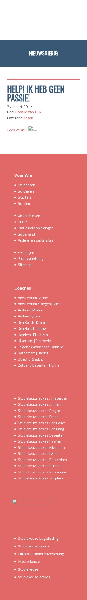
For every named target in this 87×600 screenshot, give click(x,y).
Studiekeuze (28, 569)
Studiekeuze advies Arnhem (40, 404)
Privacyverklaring (30, 258)
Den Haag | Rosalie (32, 328)
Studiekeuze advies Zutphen (40, 478)
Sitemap (24, 265)
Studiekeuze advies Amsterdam (43, 398)
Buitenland (26, 234)
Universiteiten (29, 215)
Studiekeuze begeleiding (38, 538)
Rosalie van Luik (28, 112)
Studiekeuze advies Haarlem (40, 441)
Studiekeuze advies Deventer (41, 435)
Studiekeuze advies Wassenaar (42, 472)
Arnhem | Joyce (29, 316)
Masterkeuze (29, 561)
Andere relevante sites (36, 240)
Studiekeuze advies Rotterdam (42, 460)
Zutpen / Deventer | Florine (38, 365)
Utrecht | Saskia (30, 359)
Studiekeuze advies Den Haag (41, 429)
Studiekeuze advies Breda (38, 416)
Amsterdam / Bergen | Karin (39, 304)
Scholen (24, 203)
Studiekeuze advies (34, 576)
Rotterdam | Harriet (33, 353)
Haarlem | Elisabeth (33, 334)
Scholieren (26, 191)
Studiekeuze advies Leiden (38, 453)
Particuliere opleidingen (35, 228)
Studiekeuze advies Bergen (39, 410)
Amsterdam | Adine (33, 298)
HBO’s (22, 222)
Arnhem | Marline (31, 310)
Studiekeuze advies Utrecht (39, 466)
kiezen (28, 118)
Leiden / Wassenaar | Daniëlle (40, 347)
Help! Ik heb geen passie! (36, 93)
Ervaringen (26, 252)
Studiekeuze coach (33, 546)
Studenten (26, 185)
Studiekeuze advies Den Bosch (41, 423)
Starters (25, 197)
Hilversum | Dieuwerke (35, 341)
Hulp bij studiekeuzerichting (41, 553)
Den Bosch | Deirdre (32, 322)
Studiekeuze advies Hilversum (41, 447)
